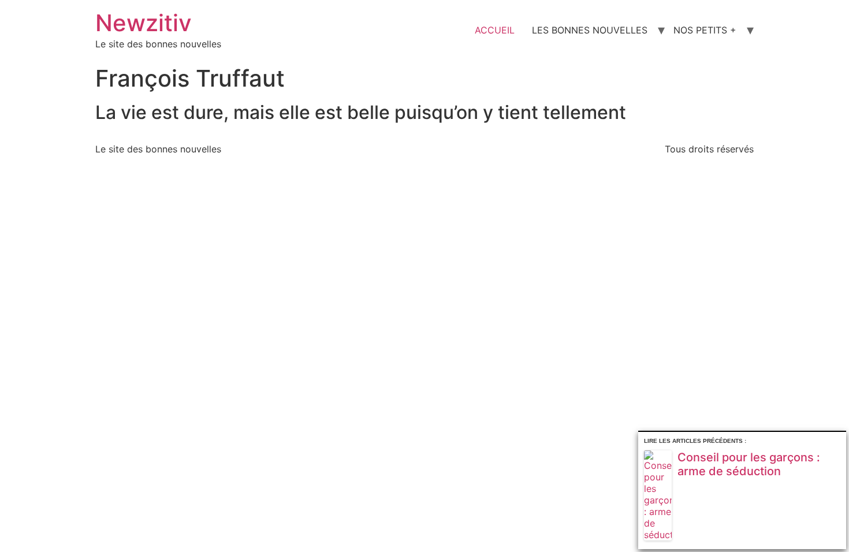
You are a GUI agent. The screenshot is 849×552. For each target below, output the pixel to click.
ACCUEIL (495, 30)
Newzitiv (143, 23)
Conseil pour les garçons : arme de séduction (748, 464)
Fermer (839, 438)
